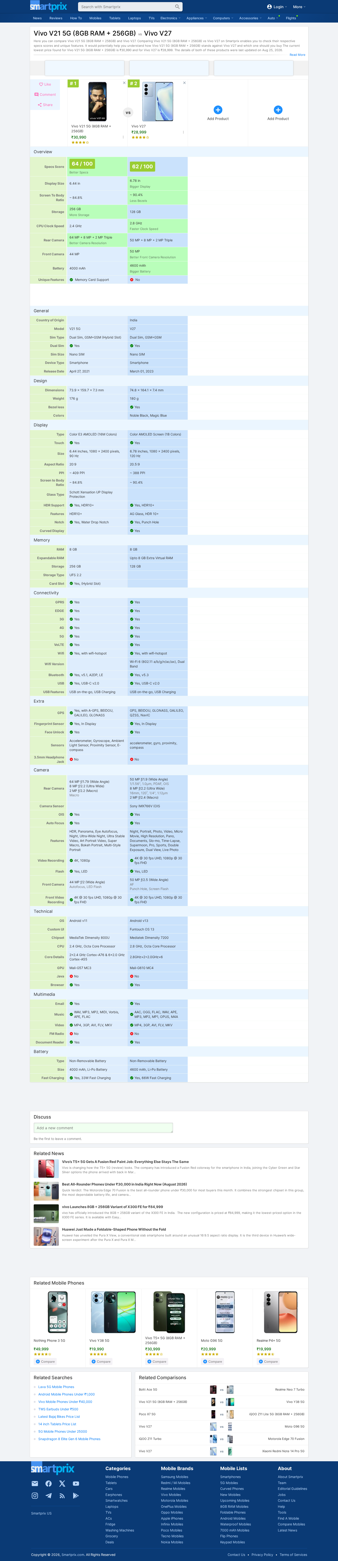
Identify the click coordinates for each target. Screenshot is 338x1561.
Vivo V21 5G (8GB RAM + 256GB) (91, 128)
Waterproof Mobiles (235, 1524)
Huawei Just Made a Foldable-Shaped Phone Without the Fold (114, 1229)
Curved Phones (232, 1489)
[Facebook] (48, 1483)
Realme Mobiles (173, 1489)
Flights (291, 18)
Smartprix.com (73, 1555)
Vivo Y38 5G (99, 1340)
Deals (109, 1542)
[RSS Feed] (62, 1495)
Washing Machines (119, 1530)
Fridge (110, 1524)
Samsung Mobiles (174, 1477)
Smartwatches (116, 1500)
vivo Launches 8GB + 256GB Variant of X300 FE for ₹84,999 (112, 1207)
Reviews (55, 18)
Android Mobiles (233, 1518)
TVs (152, 18)
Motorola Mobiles (174, 1500)
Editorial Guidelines (292, 1489)
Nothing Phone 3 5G (49, 1340)
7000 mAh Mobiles (234, 1530)
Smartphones (230, 1477)
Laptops (134, 18)
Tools (282, 1512)
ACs (108, 1518)
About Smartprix (290, 1477)
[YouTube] (76, 1483)
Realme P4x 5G (269, 1340)
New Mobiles (230, 1495)
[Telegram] (48, 1495)
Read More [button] (297, 54)
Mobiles (95, 18)
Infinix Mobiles (172, 1524)
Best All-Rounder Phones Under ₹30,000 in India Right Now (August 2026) (124, 1184)
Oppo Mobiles (172, 1512)
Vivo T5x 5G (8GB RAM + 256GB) (165, 1340)
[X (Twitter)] (62, 1483)
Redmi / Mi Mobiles (175, 1483)
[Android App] (76, 1495)
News (37, 18)
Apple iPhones (172, 1518)
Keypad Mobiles (232, 1542)
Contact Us (286, 1500)
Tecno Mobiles (172, 1536)
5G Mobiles (229, 1483)
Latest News (287, 1530)
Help (281, 1506)
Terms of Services (293, 1555)
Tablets (115, 18)
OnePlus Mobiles (174, 1506)
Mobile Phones (116, 1477)
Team (282, 1483)
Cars (108, 1489)
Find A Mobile (288, 1518)
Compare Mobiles (291, 1524)
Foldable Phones (233, 1512)
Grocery (111, 1536)
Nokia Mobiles (172, 1542)
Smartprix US (41, 1513)
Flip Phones (229, 1536)
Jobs (281, 1495)
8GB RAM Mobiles (234, 1506)
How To (76, 18)
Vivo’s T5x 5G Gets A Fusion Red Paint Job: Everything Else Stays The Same (125, 1162)
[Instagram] (35, 1495)
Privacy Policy (262, 1555)
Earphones (113, 1495)
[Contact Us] (35, 1483)
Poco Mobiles (171, 1530)
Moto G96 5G (212, 1340)
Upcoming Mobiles (234, 1500)
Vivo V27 (138, 126)
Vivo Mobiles (171, 1495)
